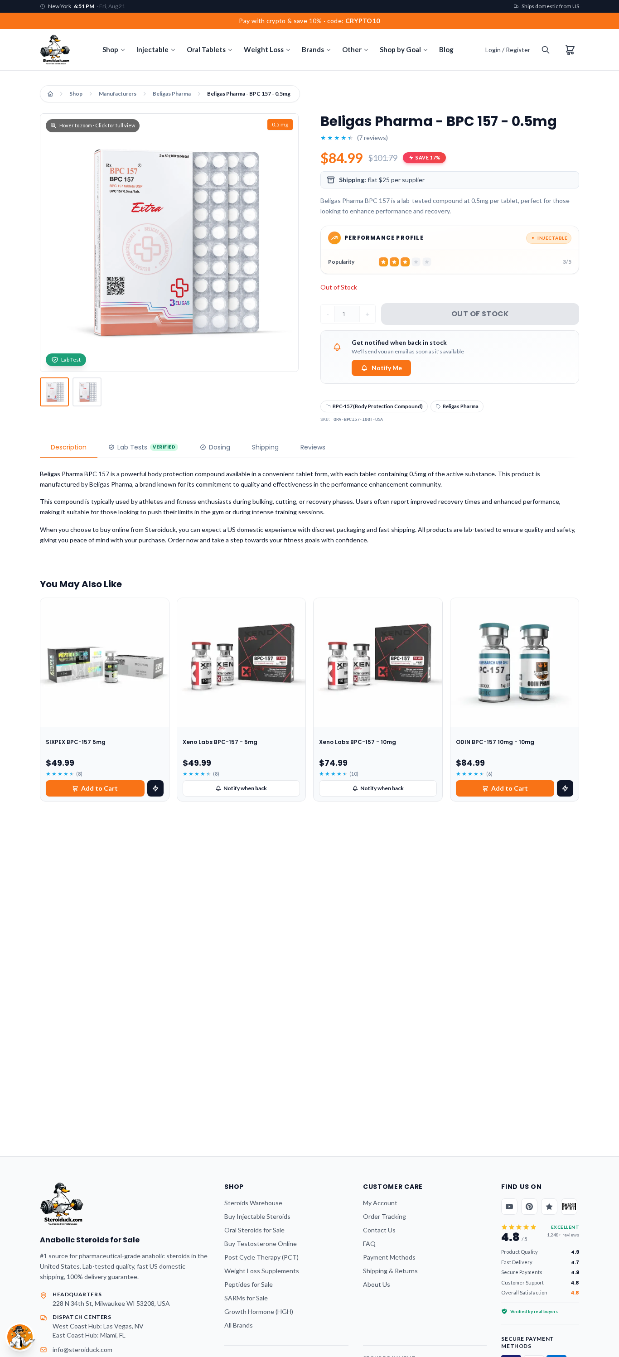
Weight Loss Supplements (261, 1271)
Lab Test (71, 359)
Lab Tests (146, 447)
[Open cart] (570, 50)
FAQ (369, 1243)
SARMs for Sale (246, 1298)
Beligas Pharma (172, 93)
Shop (110, 49)
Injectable (152, 49)
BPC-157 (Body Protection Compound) (378, 406)
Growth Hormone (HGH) (258, 1311)
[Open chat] (20, 1337)
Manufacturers (117, 93)
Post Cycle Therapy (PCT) (261, 1257)
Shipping (265, 447)
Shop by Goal (400, 49)
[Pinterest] (529, 1206)
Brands (313, 49)
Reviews (312, 447)
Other (352, 49)
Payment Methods (389, 1257)
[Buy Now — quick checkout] (155, 788)
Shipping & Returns (390, 1271)
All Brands (238, 1325)
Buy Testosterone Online (260, 1243)
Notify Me (387, 368)
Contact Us (379, 1230)
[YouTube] (509, 1206)
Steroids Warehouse (253, 1203)
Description (69, 447)
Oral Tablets (206, 49)
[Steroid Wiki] (569, 1206)
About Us (376, 1284)
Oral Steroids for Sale (254, 1230)
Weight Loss (264, 49)
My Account (380, 1203)
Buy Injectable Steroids (257, 1216)
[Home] (50, 93)
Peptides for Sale (248, 1284)
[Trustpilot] (549, 1206)
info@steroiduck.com (82, 1349)
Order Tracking (384, 1216)
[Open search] (545, 50)
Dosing (219, 447)
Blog (446, 49)
